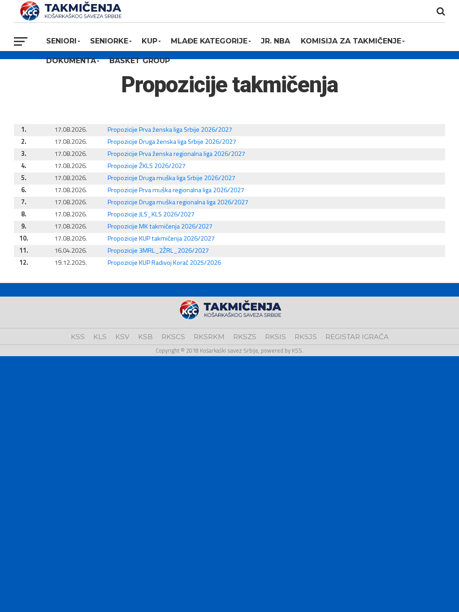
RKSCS (173, 336)
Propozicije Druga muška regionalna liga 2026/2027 (178, 202)
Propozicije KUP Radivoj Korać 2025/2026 (164, 262)
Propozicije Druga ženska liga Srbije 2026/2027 (172, 142)
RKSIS (275, 336)
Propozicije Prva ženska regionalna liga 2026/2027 (176, 154)
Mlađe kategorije (209, 41)
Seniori (61, 41)
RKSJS (305, 336)
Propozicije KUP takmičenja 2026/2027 (161, 238)
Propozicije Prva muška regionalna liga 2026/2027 (176, 190)
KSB (145, 336)
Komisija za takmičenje (351, 41)
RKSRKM (209, 336)
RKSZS (244, 336)
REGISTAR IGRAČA (357, 336)
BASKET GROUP (139, 60)
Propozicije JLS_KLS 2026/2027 (151, 214)
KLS (100, 336)
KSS (78, 336)
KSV (122, 336)
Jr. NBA (275, 41)
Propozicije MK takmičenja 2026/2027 (160, 226)
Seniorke (109, 41)
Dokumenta (71, 60)
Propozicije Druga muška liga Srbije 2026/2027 (171, 178)
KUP (149, 41)
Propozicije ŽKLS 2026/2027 (147, 166)
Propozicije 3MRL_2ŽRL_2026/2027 (158, 250)
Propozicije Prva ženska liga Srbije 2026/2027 (170, 129)
